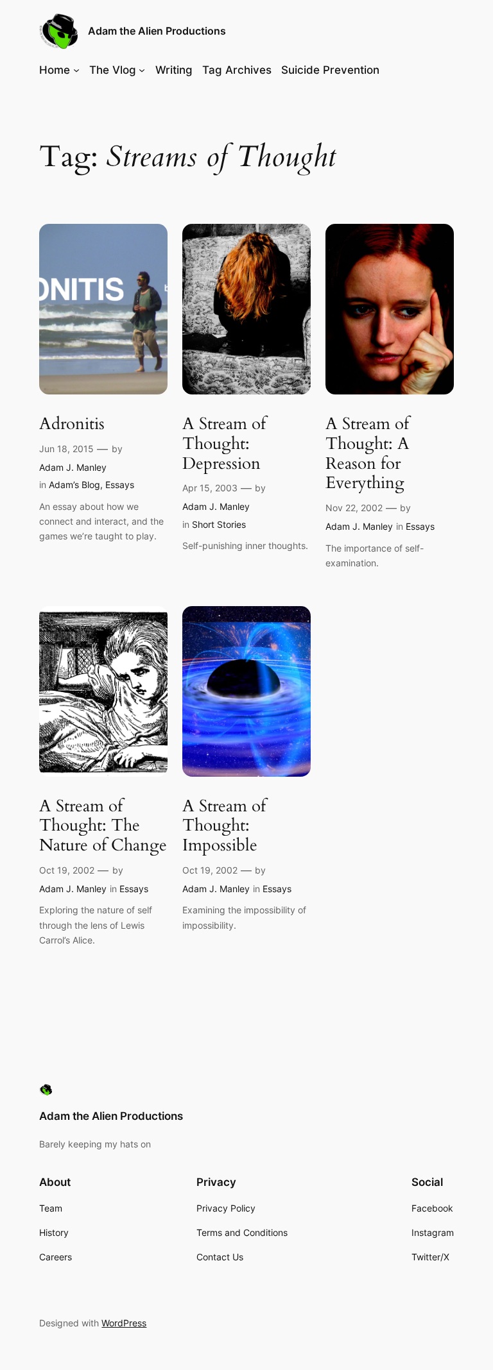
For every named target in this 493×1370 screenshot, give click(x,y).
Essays (119, 484)
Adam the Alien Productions (157, 30)
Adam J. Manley (73, 467)
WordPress (123, 1322)
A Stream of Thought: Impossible (224, 826)
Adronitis (72, 424)
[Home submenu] (76, 70)
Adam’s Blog (74, 484)
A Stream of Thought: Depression (224, 443)
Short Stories (219, 524)
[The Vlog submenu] (142, 70)
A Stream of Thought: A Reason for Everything (367, 453)
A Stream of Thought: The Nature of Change (103, 826)
